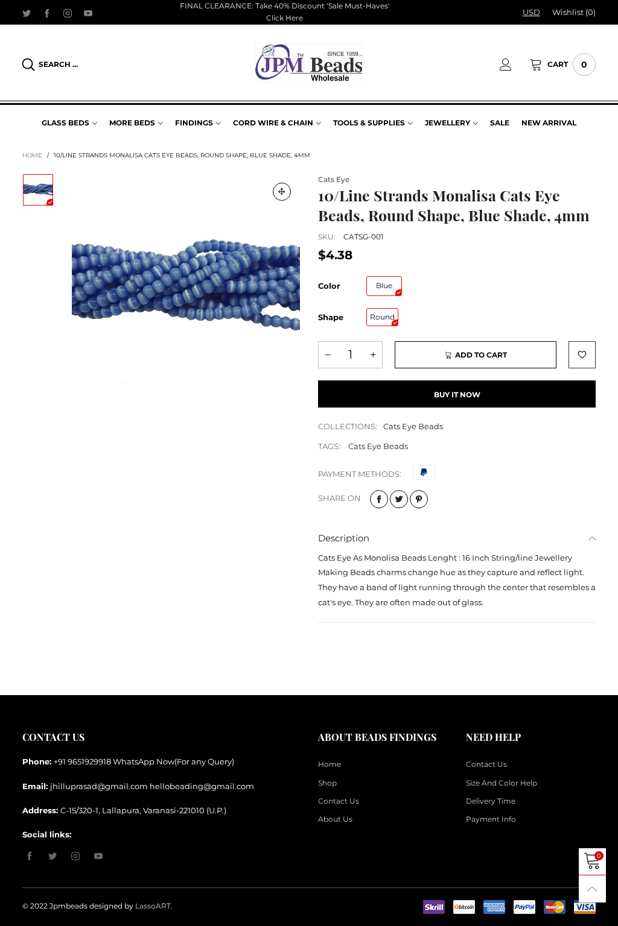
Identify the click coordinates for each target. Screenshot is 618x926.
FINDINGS (194, 122)
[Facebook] (47, 12)
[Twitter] (26, 12)
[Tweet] (399, 499)
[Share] (379, 499)
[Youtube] (88, 12)
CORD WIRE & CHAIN (273, 122)
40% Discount (299, 5)
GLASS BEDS (65, 122)
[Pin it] (419, 499)
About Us (335, 819)
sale (499, 122)
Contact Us (338, 800)
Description (343, 538)
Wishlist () (574, 12)
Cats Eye (333, 179)
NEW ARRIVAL (548, 122)
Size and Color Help (501, 782)
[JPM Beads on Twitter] (52, 856)
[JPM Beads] (309, 63)
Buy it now (457, 394)
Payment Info (491, 819)
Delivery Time (490, 800)
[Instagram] (67, 12)
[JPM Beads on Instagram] (75, 856)
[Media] (282, 192)
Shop (327, 782)
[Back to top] (592, 888)
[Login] (515, 64)
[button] (328, 355)
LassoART (153, 905)
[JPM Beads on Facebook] (29, 856)
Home (329, 764)
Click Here (284, 17)
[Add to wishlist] (582, 354)
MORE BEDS (132, 122)
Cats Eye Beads (413, 426)
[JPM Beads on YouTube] (98, 856)
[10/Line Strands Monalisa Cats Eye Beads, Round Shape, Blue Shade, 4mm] (186, 288)
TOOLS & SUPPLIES (369, 122)
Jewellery (447, 122)
